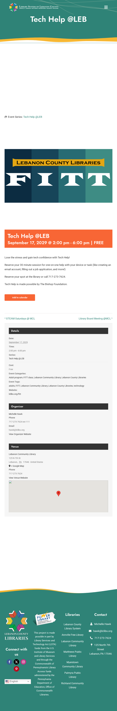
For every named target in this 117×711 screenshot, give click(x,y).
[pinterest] (16, 669)
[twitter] (16, 662)
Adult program (16, 377)
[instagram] (23, 662)
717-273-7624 (102, 637)
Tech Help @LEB (16, 358)
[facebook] (9, 662)
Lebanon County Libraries (74, 377)
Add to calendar (19, 297)
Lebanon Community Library (47, 377)
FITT (18, 386)
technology (79, 386)
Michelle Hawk (15, 414)
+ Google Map (17, 466)
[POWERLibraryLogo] (44, 611)
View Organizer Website (20, 434)
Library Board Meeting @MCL (95, 318)
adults (12, 386)
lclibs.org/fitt (15, 394)
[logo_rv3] (33, 4)
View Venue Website (18, 478)
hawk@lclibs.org (102, 631)
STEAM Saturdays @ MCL (20, 318)
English (13, 681)
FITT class (28, 377)
